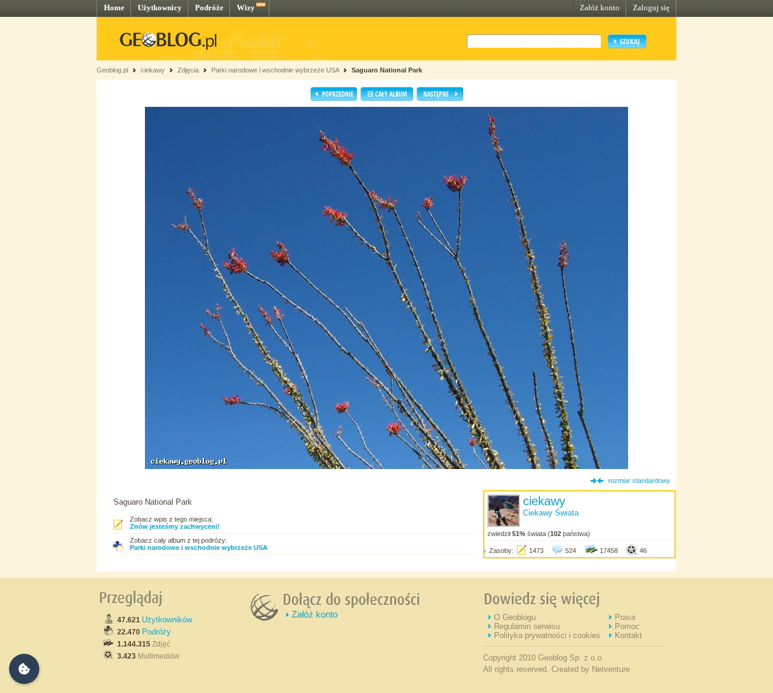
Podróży (156, 631)
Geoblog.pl (112, 70)
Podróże (209, 7)
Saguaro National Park (386, 70)
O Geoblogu (515, 617)
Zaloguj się (651, 7)
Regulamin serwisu (527, 626)
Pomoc (627, 626)
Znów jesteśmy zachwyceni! (175, 526)
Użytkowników (167, 619)
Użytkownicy (160, 7)
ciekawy (153, 70)
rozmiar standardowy (639, 480)
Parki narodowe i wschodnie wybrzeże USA (276, 70)
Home (114, 7)
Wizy (246, 7)
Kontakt (628, 635)
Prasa (625, 617)
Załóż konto (600, 7)
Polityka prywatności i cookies (547, 635)
